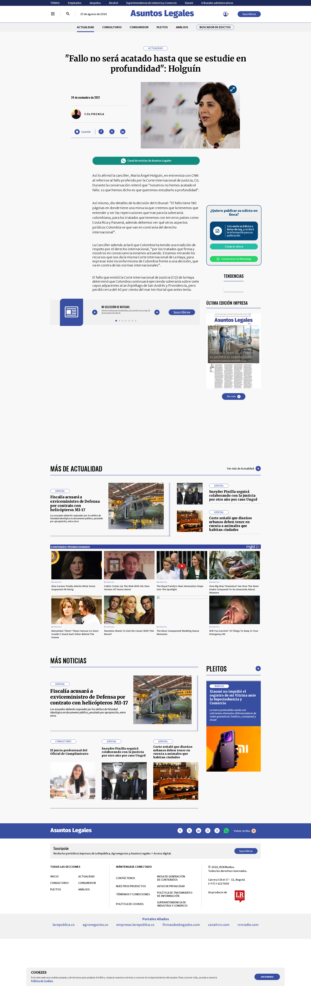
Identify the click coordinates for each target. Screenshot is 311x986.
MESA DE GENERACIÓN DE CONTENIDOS (171, 878)
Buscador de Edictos (215, 27)
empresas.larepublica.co (135, 925)
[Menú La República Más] (52, 14)
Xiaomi (189, 3)
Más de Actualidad (76, 468)
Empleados (74, 3)
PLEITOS (162, 27)
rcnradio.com (248, 925)
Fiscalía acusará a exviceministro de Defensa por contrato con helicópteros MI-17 (75, 503)
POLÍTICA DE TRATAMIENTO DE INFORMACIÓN (174, 894)
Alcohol (113, 3)
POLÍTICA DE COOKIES (130, 904)
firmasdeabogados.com (181, 925)
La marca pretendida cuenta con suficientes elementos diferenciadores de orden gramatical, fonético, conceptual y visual (233, 714)
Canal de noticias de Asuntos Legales (149, 160)
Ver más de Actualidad (240, 468)
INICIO (54, 876)
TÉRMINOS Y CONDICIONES (133, 894)
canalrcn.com (218, 925)
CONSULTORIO (112, 27)
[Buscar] (67, 14)
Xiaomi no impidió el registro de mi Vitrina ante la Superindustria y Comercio (233, 697)
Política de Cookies (42, 981)
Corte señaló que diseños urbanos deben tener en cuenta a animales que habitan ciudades (230, 524)
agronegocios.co (95, 925)
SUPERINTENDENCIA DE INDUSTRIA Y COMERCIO (172, 904)
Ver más (231, 396)
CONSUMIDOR (139, 27)
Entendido (267, 977)
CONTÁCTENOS (125, 878)
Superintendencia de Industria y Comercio (151, 3)
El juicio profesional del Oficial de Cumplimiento (69, 752)
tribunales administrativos (217, 3)
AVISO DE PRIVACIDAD (171, 886)
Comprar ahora (234, 246)
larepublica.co (63, 925)
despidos (95, 3)
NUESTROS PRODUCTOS (131, 886)
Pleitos (216, 668)
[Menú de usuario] (225, 14)
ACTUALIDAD (85, 27)
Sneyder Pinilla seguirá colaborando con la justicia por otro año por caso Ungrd (233, 495)
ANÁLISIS (182, 27)
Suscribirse (249, 14)
